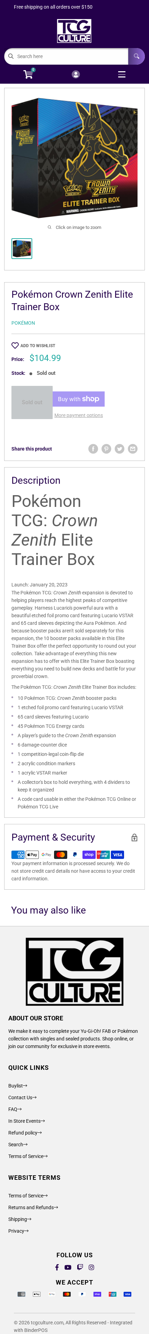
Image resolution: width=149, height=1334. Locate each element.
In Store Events (24, 1121)
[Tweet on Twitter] (119, 449)
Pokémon (23, 323)
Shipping (17, 1219)
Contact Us (20, 1097)
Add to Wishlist (37, 345)
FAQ (12, 1109)
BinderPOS (35, 1330)
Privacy (16, 1231)
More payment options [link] (78, 415)
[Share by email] (133, 449)
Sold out (32, 402)
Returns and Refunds (31, 1207)
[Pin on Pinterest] (106, 449)
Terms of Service (25, 1156)
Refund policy (22, 1133)
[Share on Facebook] (93, 449)
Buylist (15, 1085)
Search (15, 1144)
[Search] (136, 56)
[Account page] (76, 75)
